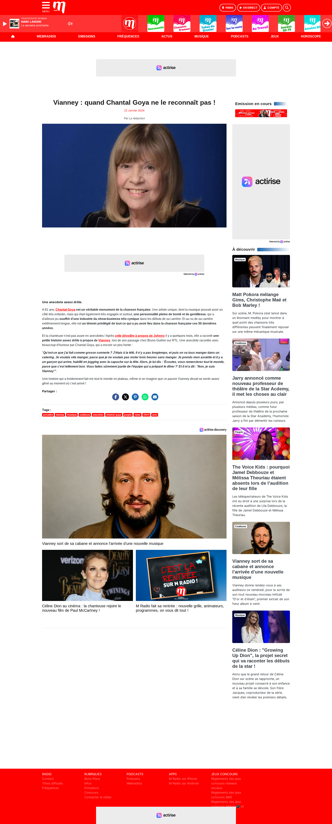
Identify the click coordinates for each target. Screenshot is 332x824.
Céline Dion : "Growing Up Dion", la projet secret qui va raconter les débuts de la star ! (261, 658)
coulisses (85, 414)
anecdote (98, 414)
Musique (201, 36)
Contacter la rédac (98, 797)
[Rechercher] (287, 8)
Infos (87, 783)
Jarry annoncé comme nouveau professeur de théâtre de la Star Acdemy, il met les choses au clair (260, 386)
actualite (48, 414)
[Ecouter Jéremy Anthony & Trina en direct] (261, 113)
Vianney (104, 340)
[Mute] (70, 24)
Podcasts (239, 36)
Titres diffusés (52, 783)
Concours (91, 792)
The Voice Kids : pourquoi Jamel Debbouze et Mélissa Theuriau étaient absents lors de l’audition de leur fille (261, 477)
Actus (166, 36)
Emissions (86, 36)
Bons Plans (92, 779)
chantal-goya (113, 414)
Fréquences (128, 36)
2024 (146, 414)
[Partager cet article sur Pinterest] (134, 399)
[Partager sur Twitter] (124, 399)
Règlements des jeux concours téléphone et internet (227, 806)
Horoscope (311, 36)
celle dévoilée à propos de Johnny (140, 335)
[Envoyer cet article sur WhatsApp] (144, 399)
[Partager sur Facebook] (114, 399)
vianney (60, 414)
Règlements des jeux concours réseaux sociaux (226, 783)
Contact (48, 779)
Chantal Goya (65, 309)
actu (154, 414)
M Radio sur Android (184, 783)
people (128, 414)
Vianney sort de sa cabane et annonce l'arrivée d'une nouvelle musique (257, 569)
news (137, 414)
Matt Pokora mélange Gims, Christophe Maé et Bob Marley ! (259, 300)
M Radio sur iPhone (183, 779)
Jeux (275, 36)
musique (72, 414)
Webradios (46, 36)
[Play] (5, 24)
